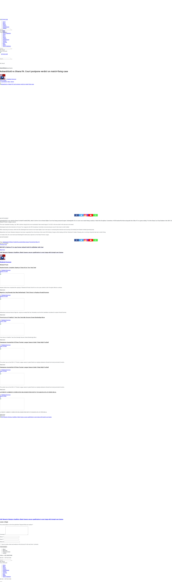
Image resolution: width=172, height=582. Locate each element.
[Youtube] (90, 215)
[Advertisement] (40, 9)
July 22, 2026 (3, 321)
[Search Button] (11, 560)
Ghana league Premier (28, 242)
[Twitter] (81, 215)
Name (1, 536)
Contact (4, 553)
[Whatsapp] (95, 215)
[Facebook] (76, 215)
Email (1, 539)
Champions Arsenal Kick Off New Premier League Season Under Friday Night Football (24, 342)
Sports (4, 24)
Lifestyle (5, 42)
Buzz (4, 43)
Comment (2, 534)
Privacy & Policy (6, 551)
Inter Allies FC (36, 242)
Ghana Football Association (16, 242)
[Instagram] (86, 215)
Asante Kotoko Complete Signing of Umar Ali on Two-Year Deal (18, 267)
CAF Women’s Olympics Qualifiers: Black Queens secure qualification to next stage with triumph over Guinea (31, 519)
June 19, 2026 (3, 346)
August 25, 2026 (4, 271)
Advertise (5, 550)
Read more (2, 290)
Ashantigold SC (6, 242)
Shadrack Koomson (11, 79)
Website (2, 541)
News (4, 23)
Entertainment (6, 27)
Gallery (4, 44)
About (4, 549)
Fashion (4, 28)
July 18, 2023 (3, 80)
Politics (4, 25)
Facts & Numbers (7, 33)
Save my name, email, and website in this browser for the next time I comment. (20, 544)
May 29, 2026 (3, 396)
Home (4, 21)
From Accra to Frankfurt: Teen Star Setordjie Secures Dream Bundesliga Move (22, 317)
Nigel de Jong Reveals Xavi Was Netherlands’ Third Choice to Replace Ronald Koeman (24, 292)
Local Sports (9, 68)
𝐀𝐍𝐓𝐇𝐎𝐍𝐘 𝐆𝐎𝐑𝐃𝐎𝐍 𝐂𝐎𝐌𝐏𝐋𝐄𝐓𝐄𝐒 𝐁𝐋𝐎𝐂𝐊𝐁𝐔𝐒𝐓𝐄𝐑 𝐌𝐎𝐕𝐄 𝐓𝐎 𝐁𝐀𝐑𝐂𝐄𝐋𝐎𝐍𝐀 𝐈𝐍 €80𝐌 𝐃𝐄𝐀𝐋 (28, 392)
